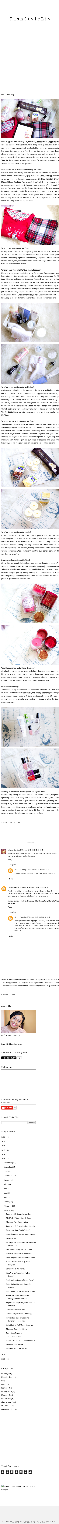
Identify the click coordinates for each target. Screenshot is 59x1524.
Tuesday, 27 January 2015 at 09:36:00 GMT (35, 917)
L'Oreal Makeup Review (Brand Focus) (21, 1234)
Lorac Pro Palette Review (15, 1269)
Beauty (4, 1374)
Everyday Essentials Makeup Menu (19, 1254)
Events (4, 1384)
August (7, 1180)
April (6, 1198)
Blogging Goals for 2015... (16, 1329)
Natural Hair (6, 1399)
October (7, 1171)
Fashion (4, 1388)
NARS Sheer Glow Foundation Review (20, 1291)
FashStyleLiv (31, 19)
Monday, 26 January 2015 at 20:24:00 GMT (34, 887)
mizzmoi (10, 850)
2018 (3, 1146)
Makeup (4, 1395)
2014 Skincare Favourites (16, 1310)
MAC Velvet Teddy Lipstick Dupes (19, 1218)
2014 (3, 1355)
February (7, 1206)
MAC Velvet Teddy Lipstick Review (19, 1250)
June (6, 1189)
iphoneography (7, 1409)
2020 (3, 1137)
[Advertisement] (29, 60)
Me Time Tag (8, 95)
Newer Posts (8, 995)
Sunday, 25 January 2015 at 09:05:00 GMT (28, 850)
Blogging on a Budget (14, 1344)
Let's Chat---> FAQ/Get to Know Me (19, 1325)
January (7, 1211)
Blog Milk (18, 1522)
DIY (2, 1381)
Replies (13, 865)
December (8, 1163)
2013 (3, 1359)
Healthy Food (6, 1392)
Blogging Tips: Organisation (17, 1222)
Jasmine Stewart (13, 887)
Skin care (5, 1406)
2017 (3, 1150)
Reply (10, 860)
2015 (3, 1159)
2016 (3, 1155)
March (6, 1202)
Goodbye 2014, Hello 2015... (17, 1348)
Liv (15, 870)
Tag (18, 822)
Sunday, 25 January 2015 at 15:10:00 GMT (34, 870)
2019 (3, 1142)
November (8, 1167)
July (5, 1184)
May (5, 1193)
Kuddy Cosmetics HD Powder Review (20, 1340)
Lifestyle (12, 822)
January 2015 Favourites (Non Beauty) (20, 1226)
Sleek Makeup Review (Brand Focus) (20, 1280)
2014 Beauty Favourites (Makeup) (19, 1314)
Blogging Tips (7, 1377)
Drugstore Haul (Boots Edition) (18, 1230)
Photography (6, 1402)
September (8, 1176)
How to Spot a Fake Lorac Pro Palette (20, 1258)
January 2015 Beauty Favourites (18, 1214)
